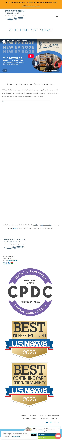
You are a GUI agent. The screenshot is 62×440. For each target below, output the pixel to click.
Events (23, 416)
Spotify (35, 225)
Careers (33, 416)
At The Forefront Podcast (49, 416)
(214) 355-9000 (12, 260)
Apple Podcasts (45, 225)
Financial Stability (30, 418)
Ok (33, 435)
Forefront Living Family (50, 418)
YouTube (15, 228)
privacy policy (16, 436)
